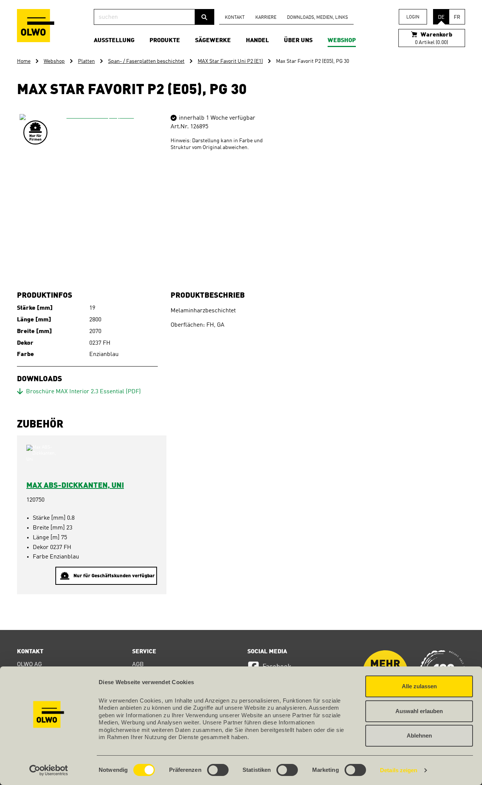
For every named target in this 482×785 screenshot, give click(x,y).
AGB (138, 665)
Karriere (265, 17)
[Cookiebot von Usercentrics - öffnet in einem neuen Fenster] (49, 770)
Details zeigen (398, 770)
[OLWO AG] (35, 25)
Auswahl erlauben (419, 711)
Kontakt (235, 17)
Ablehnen (419, 735)
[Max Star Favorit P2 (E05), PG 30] (97, 191)
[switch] (218, 770)
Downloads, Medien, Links (317, 17)
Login (412, 17)
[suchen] (204, 17)
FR (457, 17)
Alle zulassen (419, 686)
